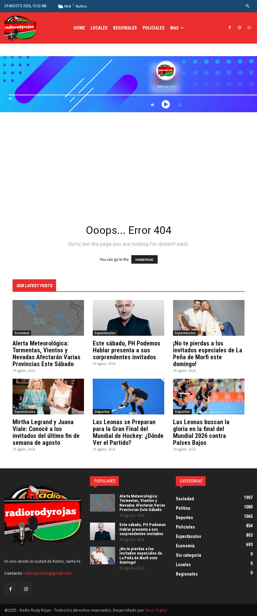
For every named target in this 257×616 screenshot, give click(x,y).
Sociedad (21, 333)
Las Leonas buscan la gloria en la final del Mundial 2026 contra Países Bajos (201, 432)
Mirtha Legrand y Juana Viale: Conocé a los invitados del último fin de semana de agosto (46, 432)
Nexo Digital (156, 610)
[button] (248, 6)
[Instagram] (239, 28)
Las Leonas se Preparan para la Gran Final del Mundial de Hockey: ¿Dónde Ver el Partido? (128, 432)
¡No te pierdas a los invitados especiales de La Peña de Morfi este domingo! (207, 354)
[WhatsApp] (249, 28)
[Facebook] (229, 28)
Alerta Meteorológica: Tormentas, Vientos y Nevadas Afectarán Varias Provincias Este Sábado (47, 354)
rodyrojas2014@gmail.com (47, 573)
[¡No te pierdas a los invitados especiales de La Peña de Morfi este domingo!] (208, 318)
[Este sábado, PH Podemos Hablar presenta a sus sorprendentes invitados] (128, 318)
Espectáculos (105, 333)
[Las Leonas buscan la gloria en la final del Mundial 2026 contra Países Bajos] (208, 396)
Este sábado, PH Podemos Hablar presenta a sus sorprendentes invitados (126, 350)
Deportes (102, 411)
